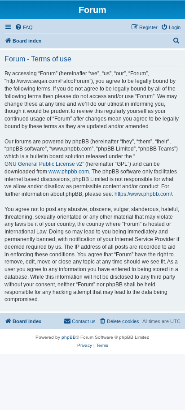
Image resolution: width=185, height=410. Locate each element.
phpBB (69, 337)
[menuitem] (24, 27)
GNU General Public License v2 (43, 164)
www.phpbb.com (68, 171)
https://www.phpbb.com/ (143, 194)
